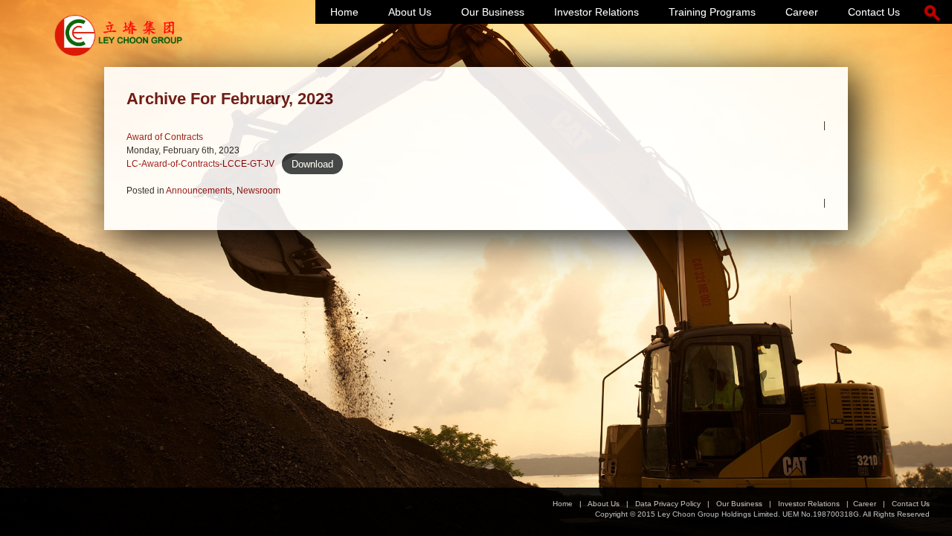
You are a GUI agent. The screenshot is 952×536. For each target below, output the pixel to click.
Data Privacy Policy (668, 504)
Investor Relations (596, 12)
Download (312, 163)
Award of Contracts (164, 137)
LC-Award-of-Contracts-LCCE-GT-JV (200, 164)
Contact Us (874, 12)
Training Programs (712, 12)
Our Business (492, 12)
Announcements (199, 190)
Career (801, 12)
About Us (409, 12)
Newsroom (258, 190)
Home (344, 12)
